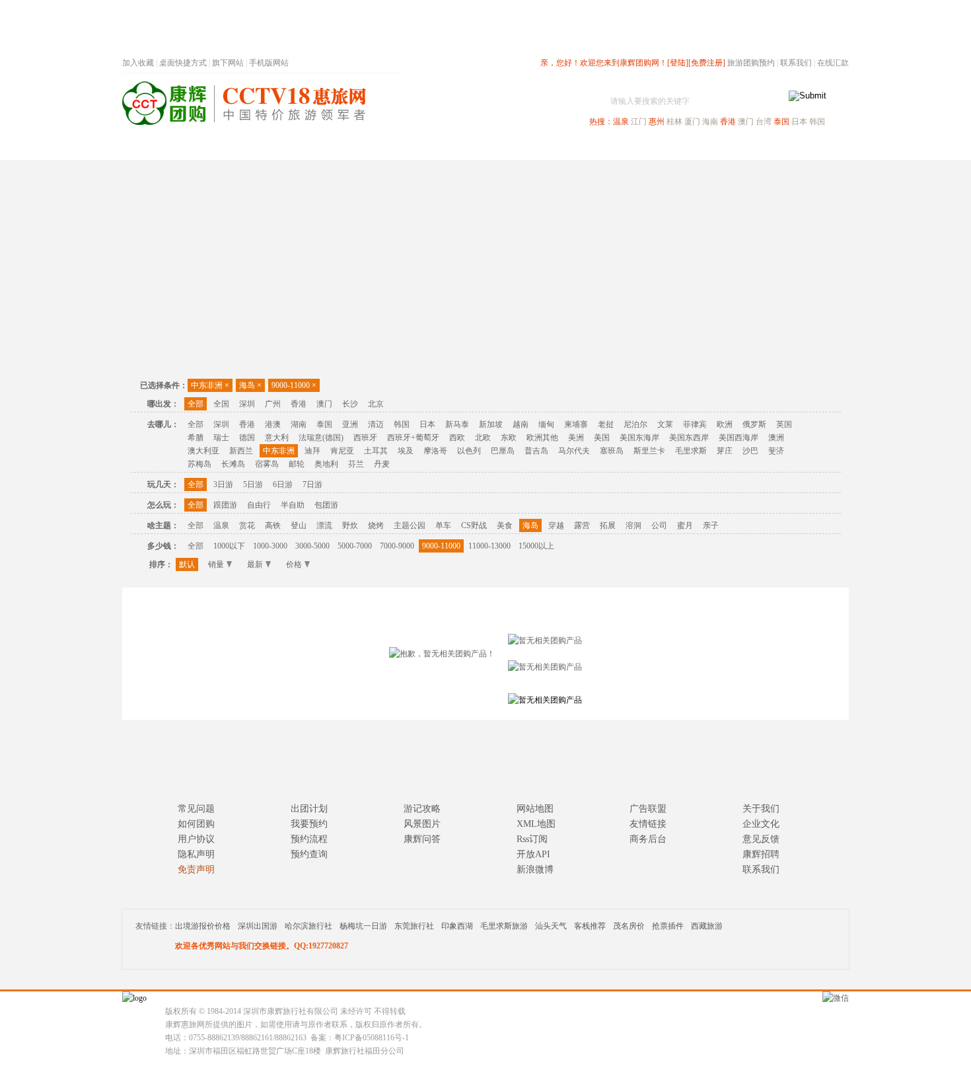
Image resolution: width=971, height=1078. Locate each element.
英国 (784, 424)
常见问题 (196, 809)
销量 (216, 564)
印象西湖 (457, 926)
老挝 (606, 424)
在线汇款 (833, 62)
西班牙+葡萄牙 (413, 437)
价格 (294, 564)
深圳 (247, 403)
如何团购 (196, 824)
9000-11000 (293, 385)
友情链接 (647, 824)
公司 (659, 525)
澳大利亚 (203, 450)
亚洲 (350, 424)
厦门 (692, 121)
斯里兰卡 (649, 450)
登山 (298, 525)
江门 (639, 121)
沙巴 (750, 450)
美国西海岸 (738, 437)
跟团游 (225, 505)
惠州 (657, 121)
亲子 (711, 525)
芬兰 (356, 464)
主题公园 (409, 525)
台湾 (764, 121)
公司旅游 (817, 148)
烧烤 (376, 525)
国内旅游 (529, 148)
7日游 (312, 484)
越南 (520, 424)
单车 (443, 525)
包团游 (326, 505)
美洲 (576, 437)
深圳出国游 (257, 926)
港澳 (273, 424)
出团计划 (309, 809)
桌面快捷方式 (183, 62)
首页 (300, 148)
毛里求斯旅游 (504, 926)
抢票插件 (668, 926)
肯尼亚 (342, 450)
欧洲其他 (542, 437)
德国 (247, 437)
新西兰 (241, 450)
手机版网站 (269, 62)
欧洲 (725, 424)
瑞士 (221, 437)
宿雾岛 (267, 464)
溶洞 (633, 525)
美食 (505, 525)
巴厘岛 (503, 450)
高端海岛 (757, 148)
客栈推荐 (590, 926)
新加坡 (491, 424)
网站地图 (535, 809)
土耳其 (376, 450)
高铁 (273, 525)
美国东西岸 (689, 437)
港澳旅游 (588, 148)
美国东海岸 (639, 437)
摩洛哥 (435, 450)
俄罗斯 (754, 424)
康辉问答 (422, 839)
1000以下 (229, 546)
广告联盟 (647, 809)
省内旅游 (469, 148)
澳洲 (776, 437)
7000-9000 (397, 546)
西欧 (457, 437)
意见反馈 (760, 839)
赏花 (247, 525)
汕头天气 (551, 926)
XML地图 (536, 824)
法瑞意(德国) (321, 437)
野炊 (350, 525)
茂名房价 (629, 926)
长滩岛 (233, 464)
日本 (799, 121)
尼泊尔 (635, 424)
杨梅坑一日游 (363, 926)
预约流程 (309, 839)
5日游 (253, 484)
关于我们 (760, 809)
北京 (376, 403)
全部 (195, 403)
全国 (221, 403)
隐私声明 (196, 854)
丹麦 (382, 464)
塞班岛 (612, 450)
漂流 (324, 525)
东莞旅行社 (414, 926)
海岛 (250, 385)
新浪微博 (535, 869)
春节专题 (350, 148)
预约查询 (309, 854)
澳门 (746, 121)
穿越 (556, 525)
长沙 (350, 403)
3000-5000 (312, 546)
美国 (602, 437)
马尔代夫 (574, 450)
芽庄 (725, 450)
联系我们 (796, 62)
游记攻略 (422, 809)
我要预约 (309, 824)
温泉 (621, 121)
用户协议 (196, 839)
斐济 (776, 450)
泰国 (781, 121)
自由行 (259, 505)
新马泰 (457, 424)
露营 (582, 525)
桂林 (674, 121)
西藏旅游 (707, 926)
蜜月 (685, 525)
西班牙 (365, 437)
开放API (533, 854)
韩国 (817, 121)
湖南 (298, 424)
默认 (187, 564)
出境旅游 (647, 148)
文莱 (665, 424)
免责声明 (196, 869)
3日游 (223, 484)
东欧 (509, 437)
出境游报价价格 (203, 926)
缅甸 (546, 424)
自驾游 (703, 148)
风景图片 (422, 824)
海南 (710, 121)
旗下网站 (228, 62)
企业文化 (760, 824)
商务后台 (647, 839)
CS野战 (474, 525)
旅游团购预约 (751, 62)
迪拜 (312, 450)
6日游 (283, 484)
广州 (273, 403)
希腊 (195, 437)
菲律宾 (695, 424)
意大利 (277, 437)
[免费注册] (706, 62)
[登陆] (677, 62)
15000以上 (536, 546)
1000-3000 (270, 546)
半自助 (293, 505)
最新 (255, 564)
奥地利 (326, 464)
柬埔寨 (576, 424)
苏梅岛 (199, 464)
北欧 (483, 437)
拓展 (608, 525)
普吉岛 (536, 450)
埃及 (406, 450)
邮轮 (297, 464)
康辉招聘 (760, 854)
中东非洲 (210, 385)
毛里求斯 (691, 450)
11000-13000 (489, 546)
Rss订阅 (532, 839)
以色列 (469, 450)
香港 (728, 121)
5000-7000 (355, 546)
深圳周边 (410, 148)
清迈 (376, 424)
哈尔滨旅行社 (308, 926)
